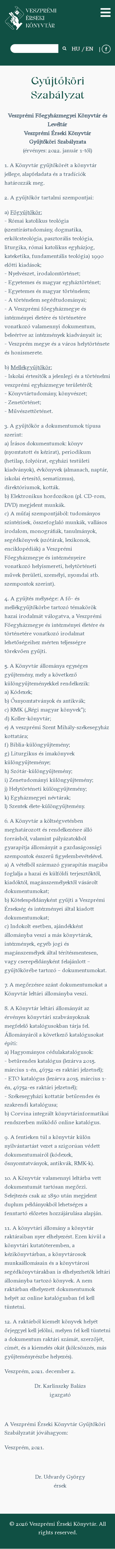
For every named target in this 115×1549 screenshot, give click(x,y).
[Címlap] (31, 18)
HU (76, 48)
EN (89, 48)
